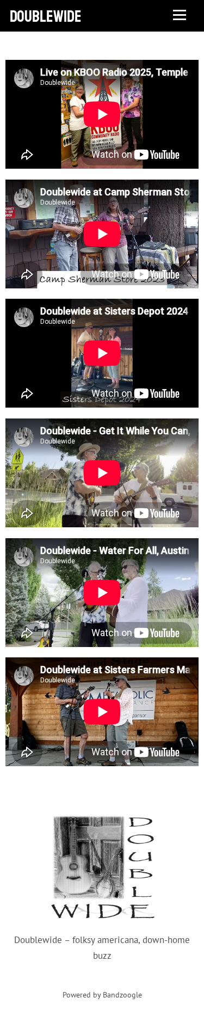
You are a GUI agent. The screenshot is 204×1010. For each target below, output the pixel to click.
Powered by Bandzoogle (102, 995)
